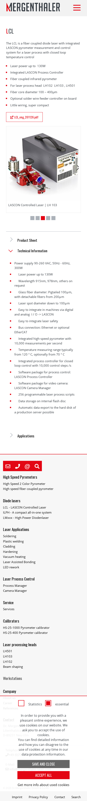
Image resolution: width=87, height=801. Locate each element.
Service (8, 602)
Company (9, 691)
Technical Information (32, 251)
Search (76, 797)
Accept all (43, 775)
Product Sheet (27, 240)
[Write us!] (8, 466)
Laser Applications (16, 529)
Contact (59, 797)
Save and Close (43, 764)
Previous (12, 173)
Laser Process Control (19, 579)
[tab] (43, 240)
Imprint (17, 797)
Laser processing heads (20, 644)
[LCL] (43, 163)
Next (75, 173)
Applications (25, 436)
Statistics (35, 704)
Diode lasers (11, 500)
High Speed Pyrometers (20, 477)
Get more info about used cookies (43, 785)
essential (62, 704)
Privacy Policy (38, 797)
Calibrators (11, 621)
